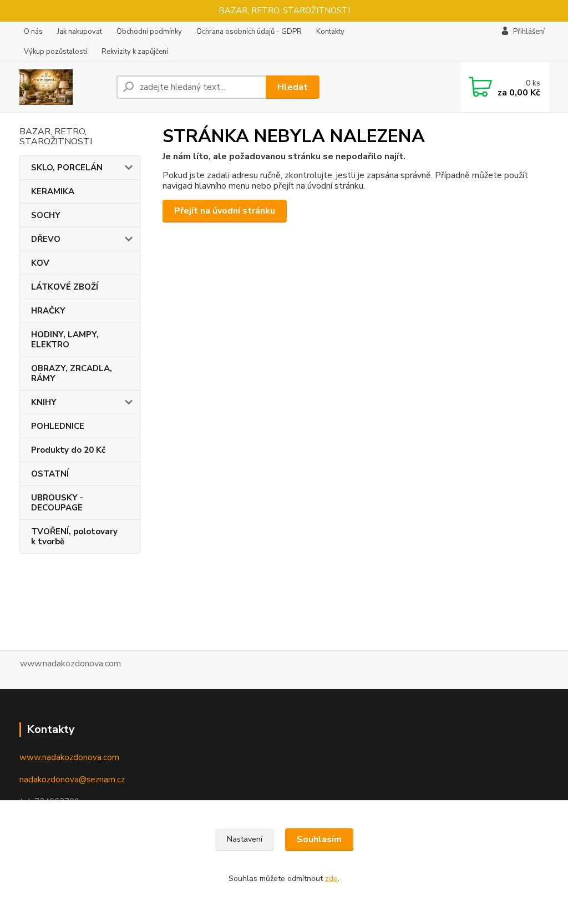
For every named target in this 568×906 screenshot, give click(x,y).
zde (331, 878)
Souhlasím (319, 839)
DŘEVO (45, 239)
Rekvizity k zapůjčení (135, 52)
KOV (40, 263)
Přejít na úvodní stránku (224, 211)
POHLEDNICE (57, 426)
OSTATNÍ (50, 473)
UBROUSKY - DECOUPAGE (57, 502)
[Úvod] (63, 87)
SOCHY (45, 215)
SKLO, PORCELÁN (67, 167)
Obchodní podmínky (149, 32)
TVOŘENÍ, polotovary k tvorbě (74, 536)
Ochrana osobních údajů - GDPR (249, 32)
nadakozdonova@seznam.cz (72, 779)
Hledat (292, 87)
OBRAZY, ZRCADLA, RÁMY (71, 373)
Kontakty (330, 32)
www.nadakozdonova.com (69, 757)
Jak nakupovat (79, 32)
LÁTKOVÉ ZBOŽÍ (64, 286)
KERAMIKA (52, 191)
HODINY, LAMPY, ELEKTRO (65, 339)
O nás (33, 32)
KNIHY (44, 402)
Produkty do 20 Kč (68, 449)
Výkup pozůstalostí (55, 52)
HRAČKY (48, 310)
